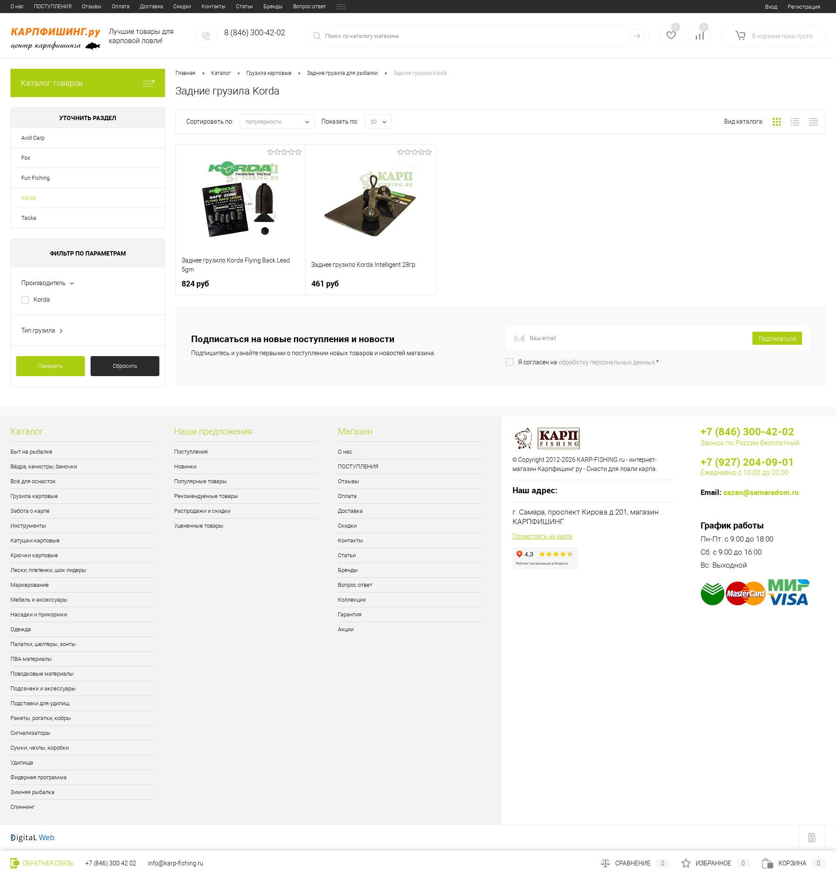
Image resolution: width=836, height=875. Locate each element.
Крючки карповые (34, 555)
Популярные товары (200, 481)
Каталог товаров (52, 83)
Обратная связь (47, 863)
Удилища (21, 762)
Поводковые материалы (42, 673)
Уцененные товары (198, 525)
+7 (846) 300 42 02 (110, 863)
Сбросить (125, 366)
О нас (17, 6)
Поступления (191, 451)
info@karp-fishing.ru (175, 863)
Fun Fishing (35, 178)
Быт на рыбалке (31, 451)
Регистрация (804, 6)
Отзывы (91, 6)
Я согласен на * (588, 362)
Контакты (214, 6)
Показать (50, 366)
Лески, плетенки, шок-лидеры (48, 570)
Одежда (20, 629)
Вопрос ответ (309, 6)
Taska (28, 218)
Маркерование (29, 585)
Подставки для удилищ (39, 703)
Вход (771, 6)
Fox (25, 158)
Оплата (120, 6)
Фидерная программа (38, 777)
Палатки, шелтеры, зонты (43, 644)
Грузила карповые (34, 496)
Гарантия (349, 614)
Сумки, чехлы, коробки (39, 747)
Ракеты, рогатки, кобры (40, 718)
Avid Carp (32, 138)
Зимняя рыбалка (32, 792)
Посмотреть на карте (542, 536)
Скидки (182, 6)
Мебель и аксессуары (38, 599)
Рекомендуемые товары (206, 496)
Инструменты (28, 525)
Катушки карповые (35, 540)
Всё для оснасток (33, 481)
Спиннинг (22, 807)
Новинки (185, 466)
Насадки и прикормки (38, 614)
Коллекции (352, 599)
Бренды (273, 6)
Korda (28, 198)
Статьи (244, 6)
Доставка (151, 6)
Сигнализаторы (30, 733)
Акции (346, 629)
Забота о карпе (30, 511)
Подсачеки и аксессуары (43, 688)
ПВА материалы (31, 659)
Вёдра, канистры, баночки (43, 466)
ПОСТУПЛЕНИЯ (52, 6)
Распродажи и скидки (202, 511)
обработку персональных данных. (607, 362)
